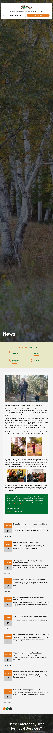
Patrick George (11, 511)
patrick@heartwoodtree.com (18, 503)
